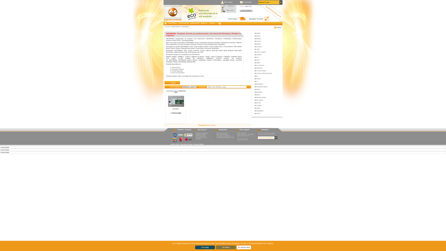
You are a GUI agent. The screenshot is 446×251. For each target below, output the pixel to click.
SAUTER (258, 103)
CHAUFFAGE (172, 23)
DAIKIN (258, 62)
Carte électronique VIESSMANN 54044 (175, 91)
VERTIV (258, 113)
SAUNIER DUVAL (261, 97)
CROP (258, 60)
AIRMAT (258, 33)
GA (257, 76)
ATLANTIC (259, 46)
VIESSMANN (259, 111)
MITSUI (258, 89)
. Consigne (198, 138)
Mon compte (230, 10)
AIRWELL (258, 38)
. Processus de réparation (223, 136)
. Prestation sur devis (201, 137)
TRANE (258, 108)
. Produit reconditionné (201, 133)
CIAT (257, 57)
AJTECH (258, 41)
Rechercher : (201, 87)
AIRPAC (258, 36)
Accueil (167, 26)
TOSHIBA (258, 105)
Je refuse (226, 247)
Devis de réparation (178, 73)
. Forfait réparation (200, 136)
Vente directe (176, 67)
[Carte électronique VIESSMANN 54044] (176, 102)
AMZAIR (258, 44)
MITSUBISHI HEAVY (261, 87)
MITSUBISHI (259, 84)
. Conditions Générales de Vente (225, 137)
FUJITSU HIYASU (261, 70)
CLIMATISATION (183, 23)
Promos (212, 23)
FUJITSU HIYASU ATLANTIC (264, 73)
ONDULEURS (194, 23)
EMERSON (259, 68)
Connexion (230, 6)
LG (257, 81)
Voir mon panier (246, 10)
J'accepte (205, 247)
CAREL (258, 49)
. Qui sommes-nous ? (222, 133)
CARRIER (259, 54)
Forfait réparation (177, 71)
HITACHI (258, 78)
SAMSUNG (259, 92)
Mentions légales (199, 144)
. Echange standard (200, 134)
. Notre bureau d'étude (222, 134)
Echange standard (178, 69)
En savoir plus (244, 247)
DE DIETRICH (260, 65)
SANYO (258, 95)
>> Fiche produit (176, 113)
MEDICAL (204, 23)
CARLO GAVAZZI (261, 52)
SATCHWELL (259, 100)
